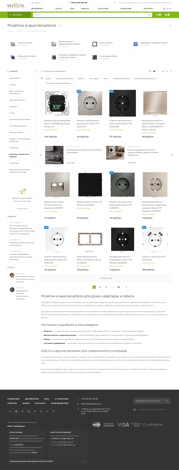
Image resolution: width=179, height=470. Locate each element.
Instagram (28, 411)
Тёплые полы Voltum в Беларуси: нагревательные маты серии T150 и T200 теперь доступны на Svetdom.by (22, 230)
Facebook (16, 411)
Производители (59, 403)
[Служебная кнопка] (126, 287)
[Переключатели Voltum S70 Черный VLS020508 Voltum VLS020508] (90, 184)
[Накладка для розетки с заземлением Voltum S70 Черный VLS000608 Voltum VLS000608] (122, 239)
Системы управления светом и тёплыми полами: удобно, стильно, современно (143, 152)
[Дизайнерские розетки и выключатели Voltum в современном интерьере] (54, 155)
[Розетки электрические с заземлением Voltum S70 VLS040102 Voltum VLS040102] (57, 239)
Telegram (35, 411)
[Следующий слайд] (172, 154)
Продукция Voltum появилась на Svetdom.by (22, 244)
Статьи (10, 267)
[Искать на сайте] (149, 15)
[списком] (167, 71)
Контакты (40, 403)
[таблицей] (170, 71)
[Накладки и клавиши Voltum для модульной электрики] (135, 44)
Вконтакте (10, 411)
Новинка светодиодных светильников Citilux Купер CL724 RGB (21, 257)
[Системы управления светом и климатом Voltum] (53, 57)
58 (119, 287)
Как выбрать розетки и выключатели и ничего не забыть (25, 279)
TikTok (47, 411)
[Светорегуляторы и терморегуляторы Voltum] (115, 153)
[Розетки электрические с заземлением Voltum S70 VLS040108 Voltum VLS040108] (122, 103)
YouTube (41, 411)
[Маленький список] (150, 71)
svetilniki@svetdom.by (91, 404)
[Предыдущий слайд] (40, 154)
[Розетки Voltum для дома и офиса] (12, 44)
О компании (62, 399)
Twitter (22, 411)
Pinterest (53, 411)
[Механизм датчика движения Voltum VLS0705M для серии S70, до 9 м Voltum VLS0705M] (57, 103)
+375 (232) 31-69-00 (65, 442)
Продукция (13, 399)
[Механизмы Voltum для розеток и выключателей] (12, 57)
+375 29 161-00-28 (78, 2)
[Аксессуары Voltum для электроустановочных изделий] (94, 57)
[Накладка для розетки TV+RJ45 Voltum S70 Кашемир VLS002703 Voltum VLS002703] (57, 184)
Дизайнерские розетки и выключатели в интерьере (22, 295)
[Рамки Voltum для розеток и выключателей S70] (94, 44)
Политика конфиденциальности (151, 409)
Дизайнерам (32, 399)
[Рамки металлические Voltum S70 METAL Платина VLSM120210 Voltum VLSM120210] (90, 239)
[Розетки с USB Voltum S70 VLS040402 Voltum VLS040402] (155, 239)
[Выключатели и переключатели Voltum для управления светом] (53, 44)
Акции (25, 403)
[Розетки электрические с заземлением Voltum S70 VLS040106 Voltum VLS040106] (122, 184)
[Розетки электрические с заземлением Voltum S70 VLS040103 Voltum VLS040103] (90, 103)
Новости (11, 216)
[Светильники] (16, 6)
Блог (46, 399)
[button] (167, 380)
